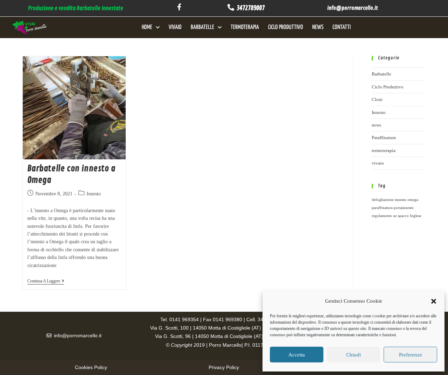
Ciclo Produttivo (285, 27)
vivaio (378, 163)
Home (147, 27)
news (376, 125)
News (317, 27)
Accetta (296, 355)
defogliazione (383, 200)
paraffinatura (382, 208)
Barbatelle (202, 27)
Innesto (93, 193)
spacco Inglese (409, 216)
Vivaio (175, 27)
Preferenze (410, 355)
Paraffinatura (384, 137)
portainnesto (404, 208)
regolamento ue (384, 216)
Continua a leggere (45, 281)
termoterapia (384, 150)
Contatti (341, 27)
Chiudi (353, 355)
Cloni (377, 99)
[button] (433, 301)
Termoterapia (245, 27)
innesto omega (406, 200)
